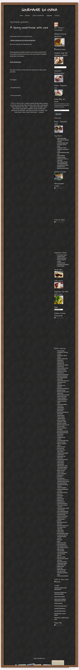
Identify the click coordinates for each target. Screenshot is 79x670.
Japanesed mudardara (62, 404)
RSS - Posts (58, 118)
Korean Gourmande (58, 603)
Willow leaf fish (60, 498)
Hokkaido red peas (61, 157)
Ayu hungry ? (60, 476)
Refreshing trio (60, 475)
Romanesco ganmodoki (62, 376)
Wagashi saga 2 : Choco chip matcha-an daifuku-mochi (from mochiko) (62, 467)
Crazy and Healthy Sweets (60, 611)
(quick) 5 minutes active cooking (33, 103)
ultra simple (36, 105)
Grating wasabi (60, 531)
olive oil (30, 110)
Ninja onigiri (59, 539)
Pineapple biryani (61, 501)
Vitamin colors (60, 500)
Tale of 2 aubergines (61, 473)
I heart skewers (60, 461)
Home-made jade (61, 155)
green (17, 108)
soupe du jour (17, 112)
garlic (14, 108)
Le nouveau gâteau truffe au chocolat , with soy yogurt (62, 144)
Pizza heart (59, 497)
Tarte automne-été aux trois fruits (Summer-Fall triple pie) (63, 382)
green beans (23, 108)
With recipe (25, 107)
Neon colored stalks (61, 542)
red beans (41, 110)
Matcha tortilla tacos (61, 569)
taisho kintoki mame (31, 112)
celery (45, 107)
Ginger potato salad (61, 564)
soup (46, 110)
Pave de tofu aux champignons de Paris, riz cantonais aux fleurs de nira (63, 480)
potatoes (35, 110)
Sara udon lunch (60, 448)
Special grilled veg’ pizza (62, 431)
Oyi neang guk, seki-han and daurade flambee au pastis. (62, 536)
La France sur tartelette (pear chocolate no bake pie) (62, 554)
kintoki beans (41, 108)
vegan (12, 107)
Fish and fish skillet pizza (62, 440)
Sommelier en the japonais (63, 264)
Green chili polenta (61, 557)
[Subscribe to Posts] (54, 118)
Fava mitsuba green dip (62, 492)
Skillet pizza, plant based (62, 575)
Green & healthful (38, 15)
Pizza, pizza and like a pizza (60, 605)
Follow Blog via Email (59, 100)
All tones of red (60, 363)
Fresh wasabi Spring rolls (62, 511)
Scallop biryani (60, 530)
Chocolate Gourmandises (59, 608)
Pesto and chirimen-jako (62, 459)
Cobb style (59, 494)
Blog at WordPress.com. (39, 658)
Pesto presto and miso (62, 503)
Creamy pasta (60, 495)
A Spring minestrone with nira (29, 27)
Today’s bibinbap (60, 350)
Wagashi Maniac (60, 266)
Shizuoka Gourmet (61, 262)
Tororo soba (59, 568)
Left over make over (61, 544)
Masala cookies (60, 566)
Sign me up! (58, 114)
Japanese (49, 15)
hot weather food (22, 105)
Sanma (58, 541)
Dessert (27, 15)
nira (27, 110)
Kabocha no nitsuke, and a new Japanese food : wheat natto (62, 527)
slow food (29, 105)
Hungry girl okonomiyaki (62, 516)
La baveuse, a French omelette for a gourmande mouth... (62, 149)
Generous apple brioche (62, 358)
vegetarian (18, 107)
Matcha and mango (61, 446)
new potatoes (21, 110)
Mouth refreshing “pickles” (63, 533)
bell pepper (40, 107)
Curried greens (60, 372)
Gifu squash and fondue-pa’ (63, 388)
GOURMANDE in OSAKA (39, 10)
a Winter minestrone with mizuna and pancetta (22, 40)
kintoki (35, 108)
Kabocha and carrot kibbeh (63, 168)
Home (21, 15)
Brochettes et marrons (62, 371)
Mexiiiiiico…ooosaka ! (62, 423)
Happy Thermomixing (61, 258)
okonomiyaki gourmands (59, 596)
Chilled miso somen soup (62, 374)
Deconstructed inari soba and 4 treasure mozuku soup (62, 434)
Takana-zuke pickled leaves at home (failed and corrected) (63, 140)
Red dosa (59, 520)
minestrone (14, 110)
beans (35, 107)
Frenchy (57, 15)
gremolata (30, 108)
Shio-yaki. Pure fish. (61, 571)
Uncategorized (44, 105)
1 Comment (41, 112)
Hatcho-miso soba (61, 442)
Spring (23, 112)
